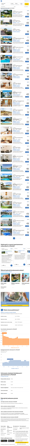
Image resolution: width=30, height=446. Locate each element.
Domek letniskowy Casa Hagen (17, 11)
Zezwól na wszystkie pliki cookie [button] (22, 442)
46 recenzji (17, 67)
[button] (29, 1)
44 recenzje (18, 102)
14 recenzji (17, 13)
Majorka (2, 431)
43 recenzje (18, 204)
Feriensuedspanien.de (16, 20)
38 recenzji (17, 76)
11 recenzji (17, 121)
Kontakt (14, 433)
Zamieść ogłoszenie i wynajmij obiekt (24, 428)
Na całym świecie (3, 433)
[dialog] (22, 437)
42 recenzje (18, 49)
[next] (18, 238)
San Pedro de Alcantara (11, 407)
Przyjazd (12, 3)
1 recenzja (17, 22)
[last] (20, 238)
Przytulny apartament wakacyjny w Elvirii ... (13, 414)
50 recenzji (17, 130)
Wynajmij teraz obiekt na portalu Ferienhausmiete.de (15, 305)
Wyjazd (16, 3)
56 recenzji (17, 158)
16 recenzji (17, 168)
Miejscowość (3, 3)
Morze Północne (3, 427)
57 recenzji (17, 111)
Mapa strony (3, 434)
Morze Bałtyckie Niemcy (3, 430)
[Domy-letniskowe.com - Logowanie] (27, 1)
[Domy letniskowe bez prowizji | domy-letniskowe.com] (1, 1)
